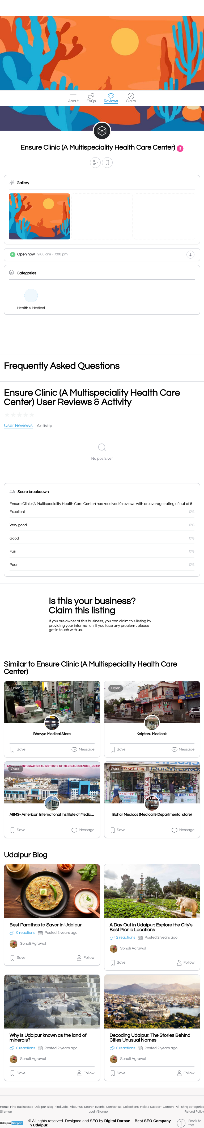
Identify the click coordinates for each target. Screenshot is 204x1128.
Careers (169, 1107)
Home (4, 1107)
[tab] (18, 426)
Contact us (113, 1107)
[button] (95, 162)
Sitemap (6, 1111)
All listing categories (190, 1107)
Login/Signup (98, 1111)
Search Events (94, 1107)
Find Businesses (21, 1107)
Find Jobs (62, 1107)
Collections (131, 1107)
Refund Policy (194, 1111)
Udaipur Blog (44, 1107)
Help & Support (151, 1107)
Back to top (195, 1123)
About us (76, 1107)
